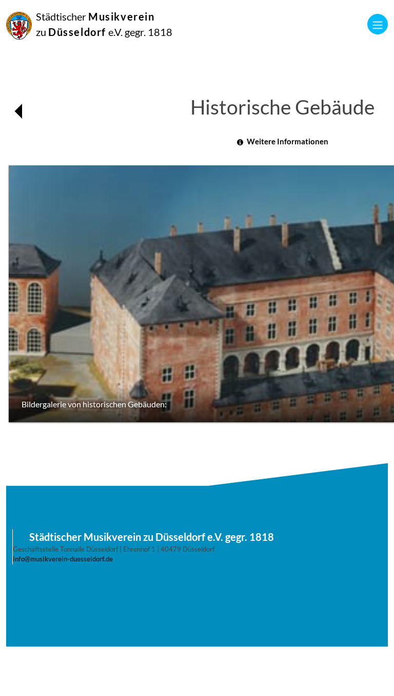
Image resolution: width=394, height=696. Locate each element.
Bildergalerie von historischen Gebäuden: (94, 404)
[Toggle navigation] (377, 24)
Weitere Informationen (287, 141)
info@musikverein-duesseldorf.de (63, 559)
